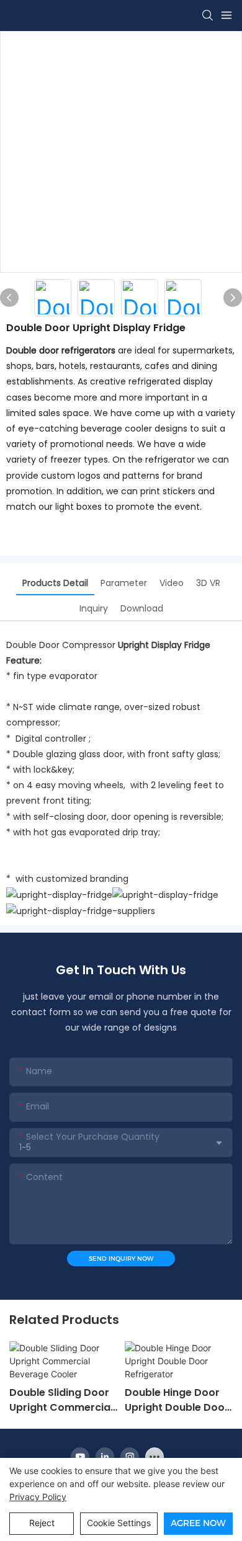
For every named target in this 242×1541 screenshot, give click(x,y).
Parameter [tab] (124, 583)
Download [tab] (141, 608)
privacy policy (37, 1496)
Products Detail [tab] (55, 583)
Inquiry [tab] (93, 608)
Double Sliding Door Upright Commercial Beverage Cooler (61, 1400)
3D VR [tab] (208, 583)
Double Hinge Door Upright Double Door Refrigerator (177, 1400)
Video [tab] (171, 583)
